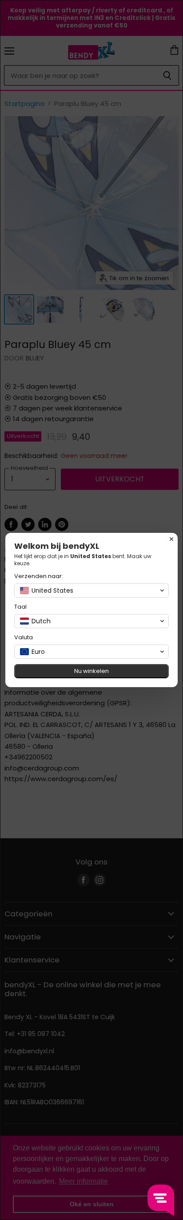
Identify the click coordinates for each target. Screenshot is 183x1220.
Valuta (23, 637)
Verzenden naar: (38, 576)
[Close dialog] (171, 539)
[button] (91, 590)
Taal (20, 606)
